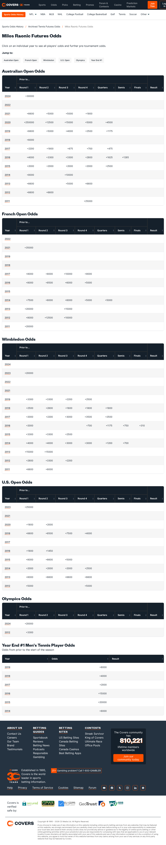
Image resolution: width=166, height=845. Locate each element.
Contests (93, 728)
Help (10, 787)
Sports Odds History (13, 26)
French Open (31, 60)
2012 (7, 192)
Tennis (122, 14)
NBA (43, 14)
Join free (152, 4)
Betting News (41, 745)
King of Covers (94, 737)
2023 (8, 373)
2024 (8, 96)
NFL (31, 14)
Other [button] (144, 14)
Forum (92, 787)
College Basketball (97, 14)
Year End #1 (96, 60)
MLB (51, 14)
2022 (8, 104)
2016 (7, 157)
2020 (8, 122)
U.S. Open (65, 60)
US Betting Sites (69, 737)
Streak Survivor (94, 733)
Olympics (80, 60)
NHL (60, 14)
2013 (7, 183)
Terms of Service (42, 787)
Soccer (133, 14)
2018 (7, 139)
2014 (7, 174)
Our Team (13, 741)
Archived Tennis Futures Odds (44, 26)
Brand (10, 745)
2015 (7, 166)
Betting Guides (39, 730)
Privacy (22, 787)
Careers (12, 737)
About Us (14, 728)
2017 (7, 148)
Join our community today (128, 758)
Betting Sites (65, 730)
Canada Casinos (69, 749)
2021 (7, 113)
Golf (113, 14)
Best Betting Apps (70, 753)
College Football (74, 14)
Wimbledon (48, 60)
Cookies (63, 787)
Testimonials (14, 749)
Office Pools (92, 745)
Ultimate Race (93, 741)
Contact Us (14, 733)
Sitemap (78, 787)
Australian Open (11, 60)
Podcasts (38, 749)
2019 (7, 131)
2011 (7, 201)
